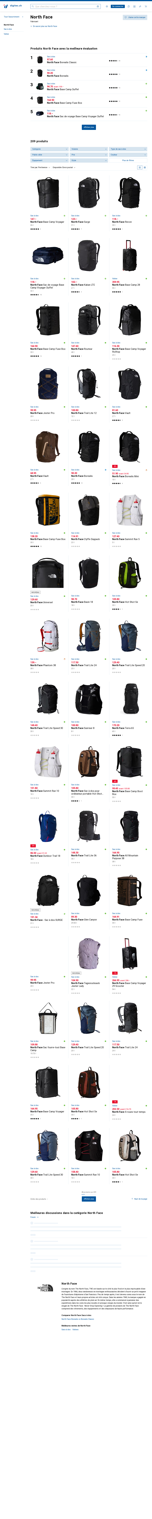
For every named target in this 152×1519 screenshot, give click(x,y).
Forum (33, 1217)
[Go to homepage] (13, 6)
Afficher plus (89, 127)
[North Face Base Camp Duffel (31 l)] (89, 87)
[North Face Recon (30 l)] (129, 203)
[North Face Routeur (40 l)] (88, 331)
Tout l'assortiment (11, 17)
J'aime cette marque (136, 17)
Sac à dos (8, 29)
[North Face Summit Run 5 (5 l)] (129, 521)
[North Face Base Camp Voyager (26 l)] (48, 203)
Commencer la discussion (134, 1215)
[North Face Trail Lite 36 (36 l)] (88, 837)
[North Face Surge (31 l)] (88, 203)
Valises (75, 1299)
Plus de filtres (128, 160)
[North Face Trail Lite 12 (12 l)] (88, 395)
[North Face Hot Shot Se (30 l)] (129, 584)
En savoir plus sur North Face (45, 26)
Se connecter (117, 6)
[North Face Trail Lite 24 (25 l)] (88, 647)
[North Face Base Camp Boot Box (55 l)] (129, 773)
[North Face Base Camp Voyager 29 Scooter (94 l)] (129, 965)
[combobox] (43, 167)
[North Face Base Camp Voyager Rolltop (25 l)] (129, 331)
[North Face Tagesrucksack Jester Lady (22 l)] (88, 965)
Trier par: (34, 167)
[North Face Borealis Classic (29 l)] (89, 60)
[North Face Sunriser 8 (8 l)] (88, 710)
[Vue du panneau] (139, 167)
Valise (6, 34)
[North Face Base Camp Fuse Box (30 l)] (89, 100)
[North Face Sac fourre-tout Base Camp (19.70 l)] (48, 1029)
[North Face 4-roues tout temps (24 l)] (129, 1093)
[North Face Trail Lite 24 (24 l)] (129, 1029)
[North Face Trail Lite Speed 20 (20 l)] (129, 647)
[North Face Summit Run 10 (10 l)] (48, 773)
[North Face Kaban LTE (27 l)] (88, 266)
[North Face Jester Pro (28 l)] (48, 395)
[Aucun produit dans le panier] (146, 6)
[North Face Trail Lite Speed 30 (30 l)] (48, 710)
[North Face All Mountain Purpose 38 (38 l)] (129, 837)
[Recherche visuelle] (98, 6)
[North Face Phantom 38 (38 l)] (48, 647)
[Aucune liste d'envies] (140, 6)
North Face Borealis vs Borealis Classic (78, 1289)
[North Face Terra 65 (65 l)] (129, 710)
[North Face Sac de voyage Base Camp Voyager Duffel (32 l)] (89, 114)
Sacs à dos (66, 1299)
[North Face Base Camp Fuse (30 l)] (129, 901)
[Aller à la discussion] (89, 1229)
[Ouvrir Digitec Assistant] (129, 6)
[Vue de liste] (144, 167)
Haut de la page (140, 1199)
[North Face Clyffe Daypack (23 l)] (88, 521)
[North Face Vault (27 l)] (129, 395)
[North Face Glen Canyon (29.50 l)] (88, 901)
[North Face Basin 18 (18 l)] (88, 584)
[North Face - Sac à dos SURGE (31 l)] (48, 901)
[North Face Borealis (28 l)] (89, 73)
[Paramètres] (107, 6)
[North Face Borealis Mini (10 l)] (129, 457)
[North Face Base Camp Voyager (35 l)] (48, 1093)
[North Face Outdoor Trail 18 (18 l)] (48, 837)
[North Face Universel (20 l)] (48, 584)
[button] (146, 56)
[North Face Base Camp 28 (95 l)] (129, 266)
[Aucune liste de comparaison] (134, 6)
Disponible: (57, 167)
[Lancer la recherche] (32, 6)
